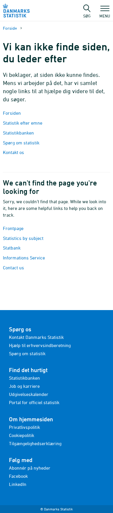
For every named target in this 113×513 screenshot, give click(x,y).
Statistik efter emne (22, 122)
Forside (10, 28)
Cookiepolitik (21, 435)
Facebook (18, 476)
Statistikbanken (19, 132)
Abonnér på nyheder (29, 467)
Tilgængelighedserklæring (35, 443)
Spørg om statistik (21, 142)
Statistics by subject (23, 238)
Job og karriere (24, 386)
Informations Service (24, 257)
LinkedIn (17, 484)
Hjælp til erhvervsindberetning (40, 345)
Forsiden (12, 113)
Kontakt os (13, 152)
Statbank (12, 247)
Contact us (13, 267)
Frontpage (13, 228)
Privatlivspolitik (24, 427)
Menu (104, 15)
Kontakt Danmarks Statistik (36, 337)
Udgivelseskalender (28, 394)
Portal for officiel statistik (34, 402)
